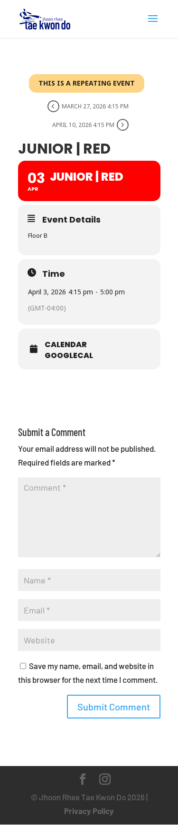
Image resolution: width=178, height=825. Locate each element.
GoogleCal (69, 355)
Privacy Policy (89, 810)
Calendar (66, 344)
